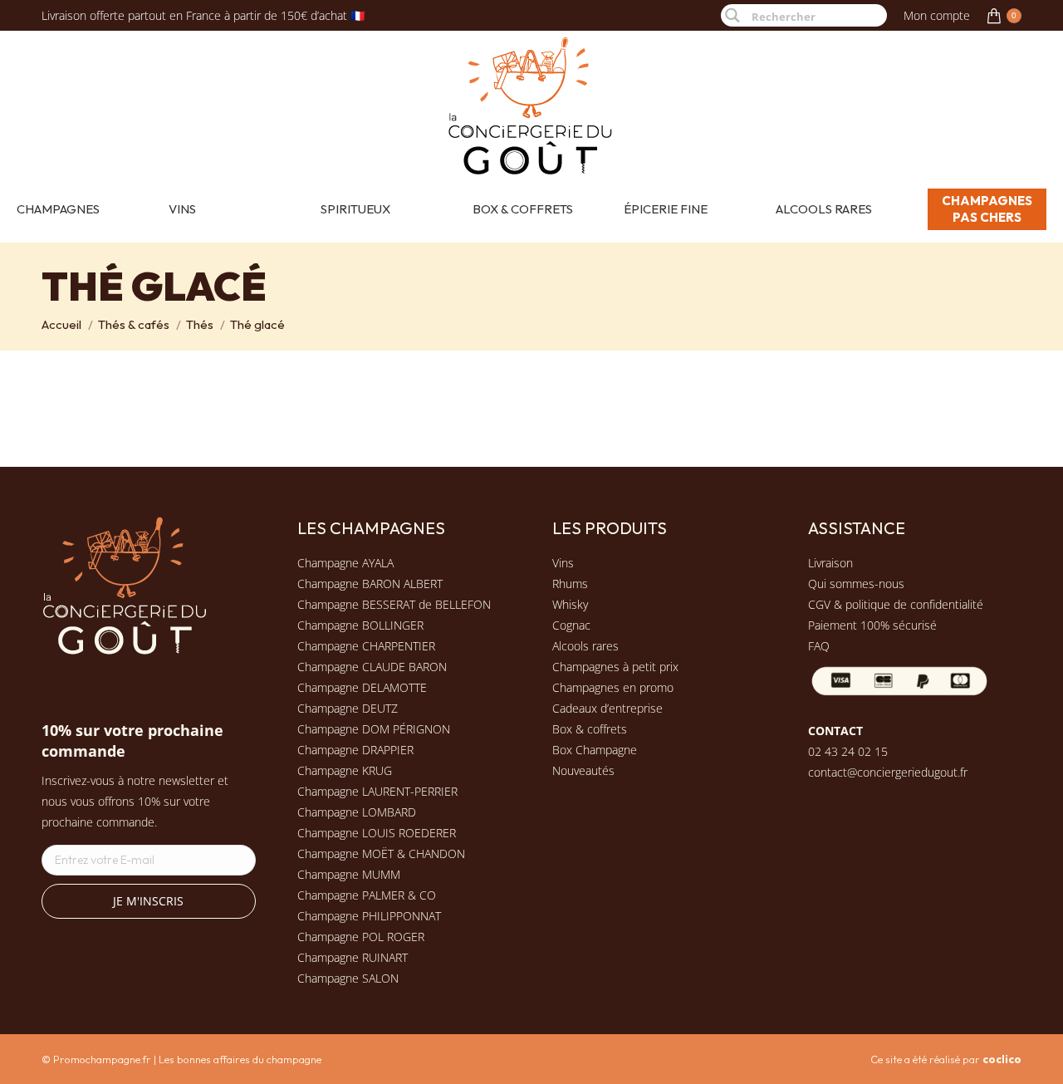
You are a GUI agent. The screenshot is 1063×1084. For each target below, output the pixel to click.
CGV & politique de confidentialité (895, 604)
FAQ (819, 646)
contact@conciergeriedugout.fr (887, 772)
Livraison (830, 563)
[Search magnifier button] (732, 15)
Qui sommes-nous (856, 583)
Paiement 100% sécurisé (872, 625)
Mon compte (937, 15)
